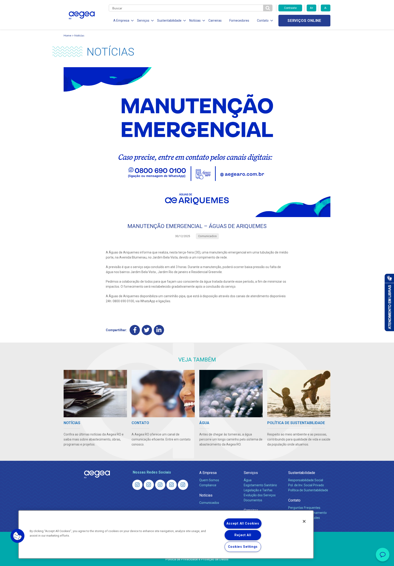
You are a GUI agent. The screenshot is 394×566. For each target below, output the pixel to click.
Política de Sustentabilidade (308, 490)
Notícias (79, 35)
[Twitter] (147, 330)
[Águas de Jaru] (160, 485)
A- (325, 8)
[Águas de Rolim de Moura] (183, 485)
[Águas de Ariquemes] (137, 485)
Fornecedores (239, 20)
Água (247, 480)
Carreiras (215, 20)
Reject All (242, 535)
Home (67, 35)
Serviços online (304, 20)
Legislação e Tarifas (258, 490)
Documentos (253, 500)
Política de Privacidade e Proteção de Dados (197, 559)
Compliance (207, 485)
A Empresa (208, 473)
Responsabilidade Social (305, 480)
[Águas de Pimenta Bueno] (171, 485)
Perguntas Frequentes (304, 508)
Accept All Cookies (242, 523)
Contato (294, 500)
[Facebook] (135, 330)
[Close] (304, 521)
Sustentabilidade (301, 473)
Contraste (290, 8)
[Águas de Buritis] (149, 485)
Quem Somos (209, 480)
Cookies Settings (243, 547)
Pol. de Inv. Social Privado (306, 485)
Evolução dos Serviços (260, 495)
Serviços (251, 473)
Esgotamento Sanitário (260, 485)
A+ (311, 8)
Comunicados (209, 503)
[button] (17, 536)
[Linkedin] (159, 330)
